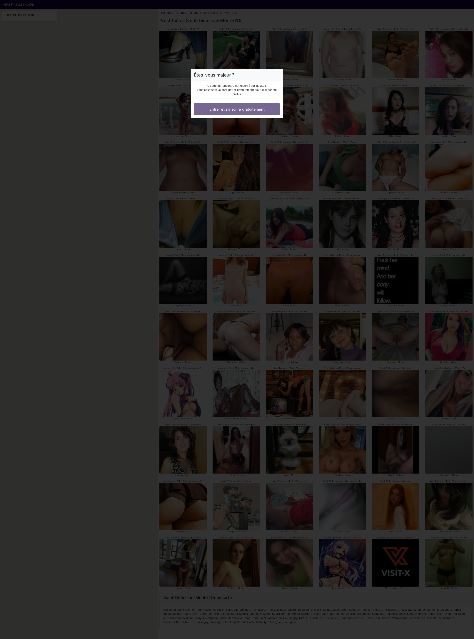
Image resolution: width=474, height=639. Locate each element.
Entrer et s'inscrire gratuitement (237, 109)
